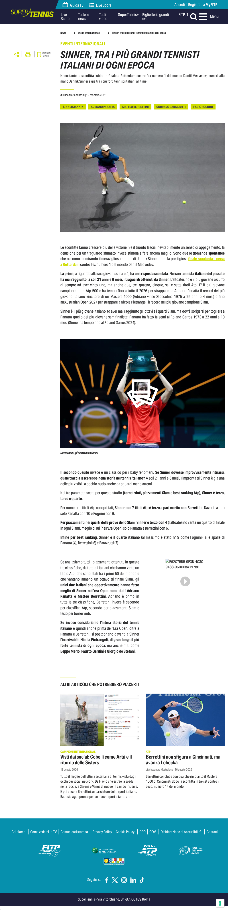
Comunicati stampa (74, 831)
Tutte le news (83, 17)
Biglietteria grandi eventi (155, 17)
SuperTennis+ (128, 15)
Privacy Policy (102, 831)
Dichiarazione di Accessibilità (181, 831)
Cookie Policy (125, 831)
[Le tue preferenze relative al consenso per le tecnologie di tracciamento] (220, 903)
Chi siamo (18, 831)
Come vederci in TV (43, 831)
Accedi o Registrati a (195, 4)
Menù (213, 16)
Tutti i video (103, 17)
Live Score (103, 5)
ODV (152, 831)
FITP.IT (183, 15)
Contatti (212, 831)
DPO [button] (142, 831)
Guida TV (76, 5)
